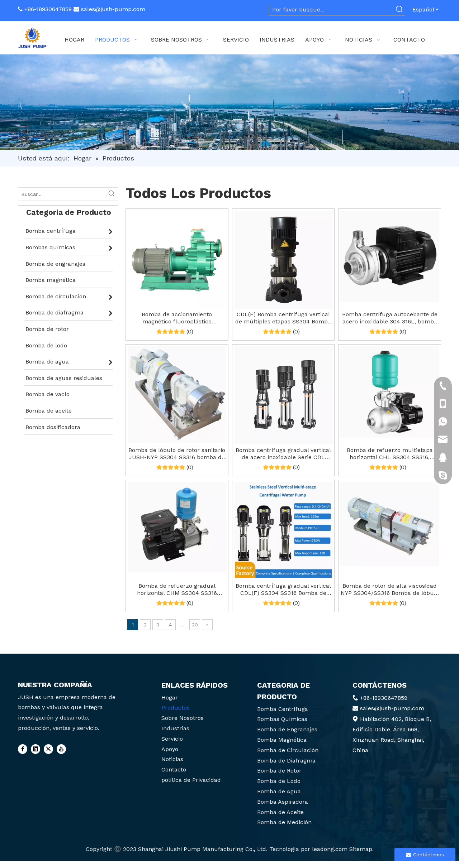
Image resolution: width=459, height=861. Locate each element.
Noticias (172, 759)
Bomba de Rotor (279, 770)
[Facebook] (22, 749)
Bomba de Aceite (280, 812)
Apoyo (169, 749)
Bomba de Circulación (287, 750)
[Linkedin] (35, 749)
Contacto (173, 769)
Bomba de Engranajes (287, 729)
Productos (175, 707)
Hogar (169, 697)
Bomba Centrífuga (282, 709)
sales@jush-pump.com (113, 9)
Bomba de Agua (279, 791)
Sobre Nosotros (182, 718)
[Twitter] (48, 749)
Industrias (175, 728)
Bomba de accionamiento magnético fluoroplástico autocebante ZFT (177, 318)
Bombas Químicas (282, 719)
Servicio (172, 738)
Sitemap (360, 849)
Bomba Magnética (282, 739)
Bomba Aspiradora (282, 801)
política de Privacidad (191, 779)
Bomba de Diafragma (286, 760)
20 (195, 624)
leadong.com (329, 849)
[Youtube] (61, 749)
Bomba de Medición (284, 822)
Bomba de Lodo (279, 781)
